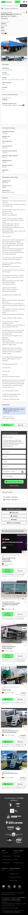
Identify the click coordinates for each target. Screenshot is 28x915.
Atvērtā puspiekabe (7, 70)
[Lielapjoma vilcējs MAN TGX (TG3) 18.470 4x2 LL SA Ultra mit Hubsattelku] (14, 718)
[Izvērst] (14, 578)
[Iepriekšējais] (2, 48)
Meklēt (24, 5)
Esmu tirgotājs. (9, 476)
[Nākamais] (25, 48)
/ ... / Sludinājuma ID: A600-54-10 (10, 8)
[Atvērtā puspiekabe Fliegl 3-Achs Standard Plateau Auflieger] (14, 633)
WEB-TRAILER (5, 74)
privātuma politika (8, 911)
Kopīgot (14, 519)
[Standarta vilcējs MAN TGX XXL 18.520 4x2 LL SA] (14, 760)
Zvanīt (21, 425)
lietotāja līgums (17, 911)
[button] (26, 1)
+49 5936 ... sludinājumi (11, 497)
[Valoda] (24, 1)
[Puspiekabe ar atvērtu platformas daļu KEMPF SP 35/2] (14, 675)
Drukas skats (14, 512)
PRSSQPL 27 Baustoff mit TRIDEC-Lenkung (13, 79)
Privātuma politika (14, 485)
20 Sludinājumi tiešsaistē (8, 418)
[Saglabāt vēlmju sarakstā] (24, 13)
